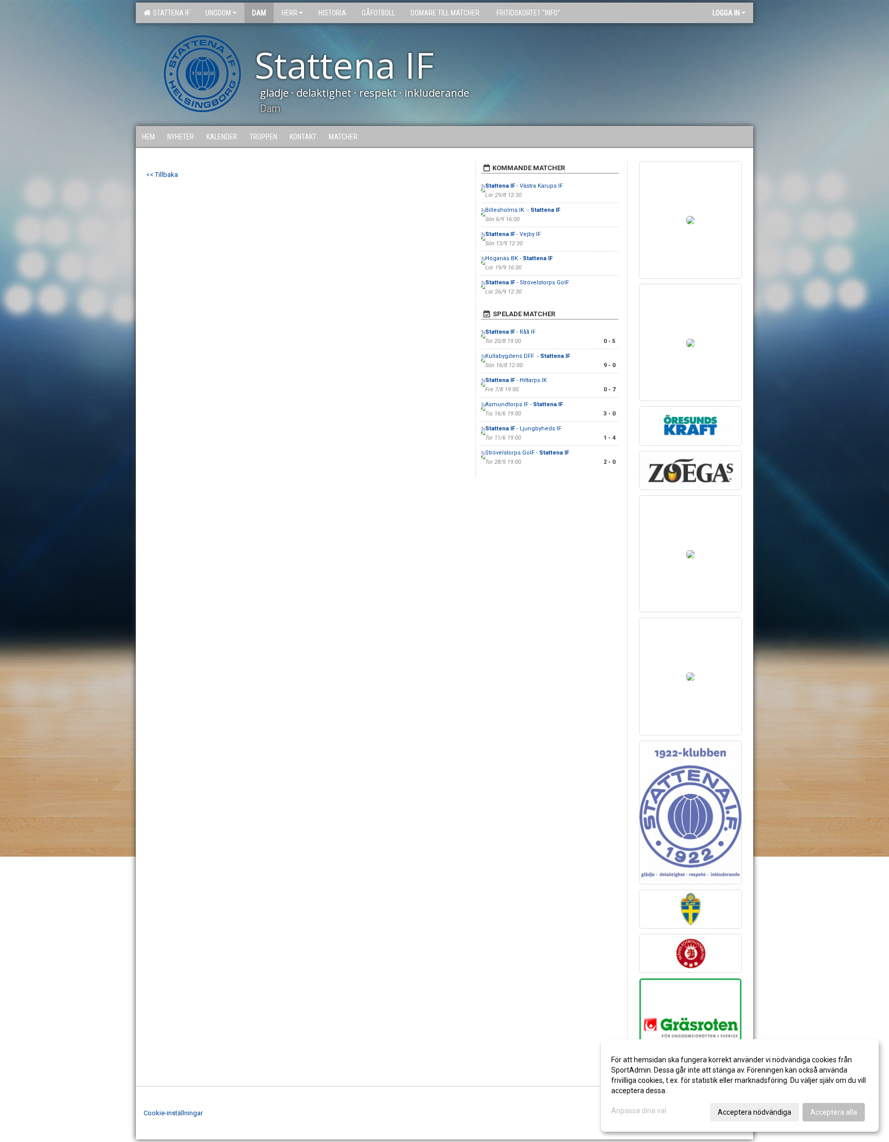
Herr (289, 13)
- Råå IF (510, 332)
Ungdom (218, 13)
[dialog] (740, 1085)
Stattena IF (170, 13)
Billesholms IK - (522, 210)
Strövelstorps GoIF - (527, 452)
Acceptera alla (833, 1112)
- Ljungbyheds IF (524, 428)
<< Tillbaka (162, 174)
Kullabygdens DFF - (527, 356)
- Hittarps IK (516, 380)
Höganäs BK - (519, 258)
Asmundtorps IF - (524, 404)
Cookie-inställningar (173, 1113)
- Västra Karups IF (524, 186)
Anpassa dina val (638, 1111)
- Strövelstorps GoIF (527, 282)
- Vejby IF (513, 234)
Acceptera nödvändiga (754, 1112)
